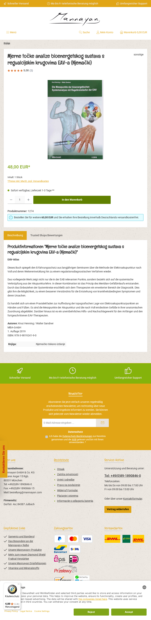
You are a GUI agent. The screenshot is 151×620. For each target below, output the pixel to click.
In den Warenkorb (72, 199)
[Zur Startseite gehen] (75, 18)
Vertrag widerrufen (118, 509)
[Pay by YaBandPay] (81, 579)
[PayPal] (60, 539)
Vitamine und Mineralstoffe (23, 568)
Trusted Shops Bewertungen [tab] (46, 235)
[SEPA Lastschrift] (75, 549)
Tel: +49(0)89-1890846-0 (122, 476)
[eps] (60, 559)
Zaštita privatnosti (67, 474)
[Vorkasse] (63, 579)
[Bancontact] (60, 549)
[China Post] (126, 539)
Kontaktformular (132, 498)
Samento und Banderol (21, 536)
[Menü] (18, 585)
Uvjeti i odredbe (65, 479)
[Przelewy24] (65, 569)
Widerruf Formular (67, 490)
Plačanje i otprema (67, 495)
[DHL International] (138, 539)
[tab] (15, 235)
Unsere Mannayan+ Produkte (25, 549)
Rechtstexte (61, 460)
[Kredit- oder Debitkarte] (80, 539)
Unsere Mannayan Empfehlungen (27, 563)
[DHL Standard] (112, 539)
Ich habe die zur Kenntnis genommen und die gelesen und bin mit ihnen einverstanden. (77, 439)
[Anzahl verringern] (11, 200)
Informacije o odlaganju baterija (75, 501)
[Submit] (102, 423)
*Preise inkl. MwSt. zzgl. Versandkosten (28, 181)
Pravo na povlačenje (68, 485)
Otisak (60, 469)
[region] (75, 119)
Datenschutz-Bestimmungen (77, 436)
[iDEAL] (74, 559)
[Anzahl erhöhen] (28, 200)
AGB (74, 439)
